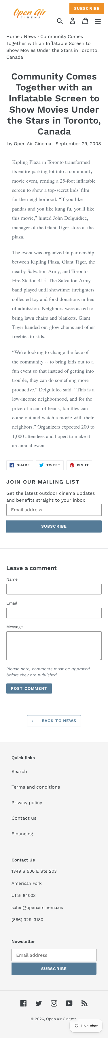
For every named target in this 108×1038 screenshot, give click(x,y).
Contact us (24, 818)
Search (19, 771)
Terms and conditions (36, 787)
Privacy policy (27, 802)
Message (14, 626)
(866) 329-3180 (27, 919)
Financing (22, 833)
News (30, 36)
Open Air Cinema (61, 1019)
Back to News (58, 720)
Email (11, 603)
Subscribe (87, 8)
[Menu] (98, 20)
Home (13, 36)
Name (12, 579)
